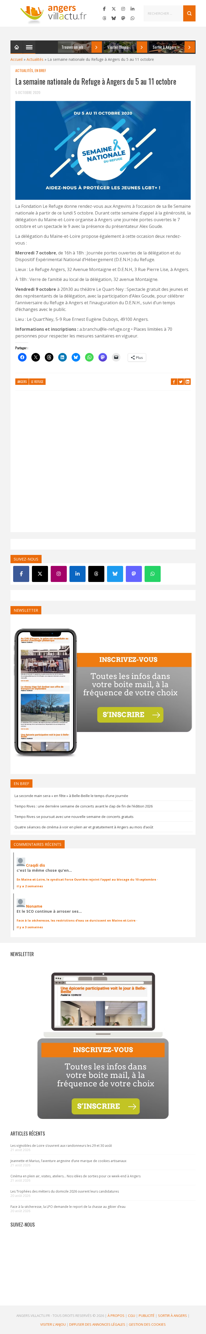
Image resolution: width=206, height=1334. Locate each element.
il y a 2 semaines (30, 886)
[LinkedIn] (132, 9)
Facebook (174, 381)
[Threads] (104, 18)
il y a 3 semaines (30, 927)
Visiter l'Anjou (53, 1324)
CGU (131, 1315)
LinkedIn (187, 381)
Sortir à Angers (172, 1315)
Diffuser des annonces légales (97, 1324)
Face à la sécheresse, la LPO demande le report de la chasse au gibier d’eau (68, 1206)
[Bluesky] (113, 18)
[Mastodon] (123, 18)
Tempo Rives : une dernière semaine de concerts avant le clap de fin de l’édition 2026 (83, 806)
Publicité (146, 1315)
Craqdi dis (35, 865)
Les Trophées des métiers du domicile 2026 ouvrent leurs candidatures (64, 1191)
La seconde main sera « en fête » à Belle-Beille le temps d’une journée (71, 795)
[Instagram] (123, 9)
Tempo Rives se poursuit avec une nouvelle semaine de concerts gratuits (74, 816)
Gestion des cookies (147, 1324)
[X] (113, 9)
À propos (116, 1315)
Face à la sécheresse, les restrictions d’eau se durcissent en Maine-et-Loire (76, 920)
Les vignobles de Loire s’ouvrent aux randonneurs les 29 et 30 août (61, 1145)
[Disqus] (103, 464)
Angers (22, 381)
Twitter (181, 381)
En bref (40, 70)
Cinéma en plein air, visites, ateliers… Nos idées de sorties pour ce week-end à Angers (75, 1176)
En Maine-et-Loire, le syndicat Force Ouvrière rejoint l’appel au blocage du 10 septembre (86, 879)
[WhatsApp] (132, 18)
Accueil (16, 59)
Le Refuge (37, 381)
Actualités (35, 59)
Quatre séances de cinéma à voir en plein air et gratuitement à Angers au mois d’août (83, 827)
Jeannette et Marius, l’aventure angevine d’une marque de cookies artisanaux (68, 1161)
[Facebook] (104, 9)
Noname (34, 906)
